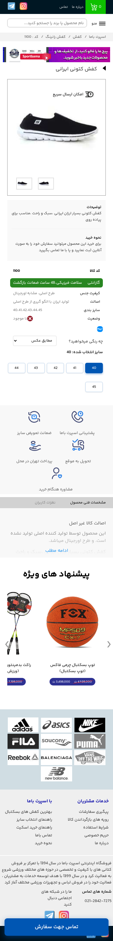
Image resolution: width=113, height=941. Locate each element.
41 (74, 368)
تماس (63, 7)
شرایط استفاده (96, 827)
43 (36, 368)
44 (16, 368)
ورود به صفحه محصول (72, 692)
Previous (6, 643)
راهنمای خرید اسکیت (34, 827)
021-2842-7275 (98, 901)
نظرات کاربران (45, 503)
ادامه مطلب (56, 550)
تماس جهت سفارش (57, 927)
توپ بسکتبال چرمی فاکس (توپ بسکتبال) (72, 668)
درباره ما (77, 7)
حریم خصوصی (96, 835)
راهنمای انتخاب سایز (34, 820)
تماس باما (43, 835)
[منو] (102, 24)
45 (94, 387)
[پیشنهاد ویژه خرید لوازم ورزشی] (56, 574)
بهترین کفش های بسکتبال (28, 812)
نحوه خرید (43, 843)
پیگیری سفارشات (94, 812)
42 (55, 368)
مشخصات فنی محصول (88, 503)
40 (94, 368)
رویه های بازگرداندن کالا (88, 820)
